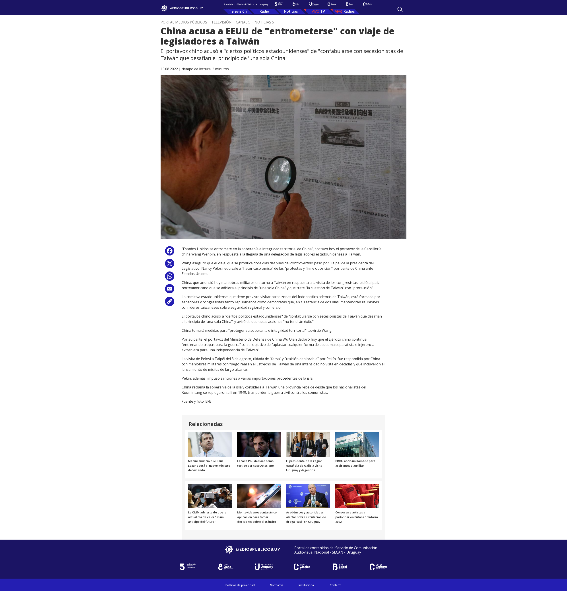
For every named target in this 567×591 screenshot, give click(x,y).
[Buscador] (400, 9)
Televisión (238, 11)
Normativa (276, 585)
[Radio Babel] (349, 4)
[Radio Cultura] (367, 4)
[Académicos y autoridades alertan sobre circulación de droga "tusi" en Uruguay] (308, 496)
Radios (349, 11)
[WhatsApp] (169, 277)
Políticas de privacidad (240, 585)
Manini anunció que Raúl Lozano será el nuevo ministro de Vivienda (209, 465)
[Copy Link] (169, 303)
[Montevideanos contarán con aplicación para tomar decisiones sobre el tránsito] (259, 496)
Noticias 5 (264, 22)
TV (322, 11)
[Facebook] (169, 252)
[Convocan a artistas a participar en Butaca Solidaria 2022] (357, 496)
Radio (264, 11)
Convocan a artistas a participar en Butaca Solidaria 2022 (356, 517)
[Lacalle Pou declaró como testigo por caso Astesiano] (259, 444)
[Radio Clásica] (332, 4)
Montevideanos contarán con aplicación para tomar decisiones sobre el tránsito (257, 517)
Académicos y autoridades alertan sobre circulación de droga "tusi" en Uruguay (306, 517)
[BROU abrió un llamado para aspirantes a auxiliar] (357, 444)
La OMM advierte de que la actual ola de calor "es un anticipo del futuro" (207, 517)
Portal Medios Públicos (184, 22)
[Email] (169, 290)
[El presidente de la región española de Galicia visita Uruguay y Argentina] (308, 444)
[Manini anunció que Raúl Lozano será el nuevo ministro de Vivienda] (210, 444)
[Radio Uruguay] (314, 4)
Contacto (336, 585)
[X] (169, 265)
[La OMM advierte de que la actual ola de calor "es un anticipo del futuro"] (210, 496)
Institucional (307, 585)
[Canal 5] (278, 4)
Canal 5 (243, 22)
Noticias (291, 11)
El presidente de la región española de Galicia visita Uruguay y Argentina (304, 465)
